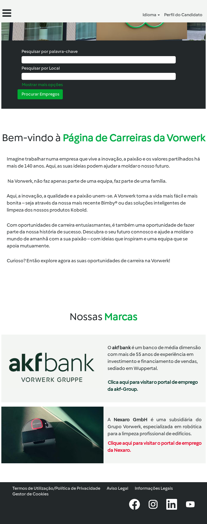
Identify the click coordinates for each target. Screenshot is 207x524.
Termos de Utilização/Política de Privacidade (56, 488)
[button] (34, 13)
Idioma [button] (150, 14)
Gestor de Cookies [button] (30, 493)
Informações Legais (154, 488)
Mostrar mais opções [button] (42, 84)
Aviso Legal (117, 488)
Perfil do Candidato (183, 14)
